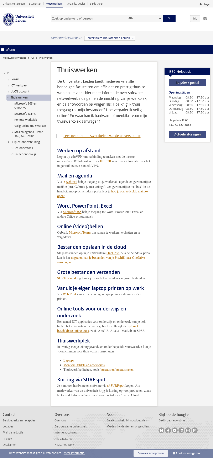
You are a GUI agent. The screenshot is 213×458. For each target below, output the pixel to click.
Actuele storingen (187, 134)
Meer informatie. (74, 453)
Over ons (60, 420)
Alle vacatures (63, 439)
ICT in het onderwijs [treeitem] (23, 154)
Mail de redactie (13, 433)
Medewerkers (54, 3)
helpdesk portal (187, 82)
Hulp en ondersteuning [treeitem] (25, 142)
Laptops (68, 360)
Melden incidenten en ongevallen (127, 426)
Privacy (7, 439)
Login (207, 4)
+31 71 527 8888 (180, 125)
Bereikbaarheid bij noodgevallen (126, 420)
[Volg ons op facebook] (168, 430)
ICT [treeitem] (9, 73)
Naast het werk (64, 445)
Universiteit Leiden (14, 3)
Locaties (8, 426)
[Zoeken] (169, 18)
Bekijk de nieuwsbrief (172, 420)
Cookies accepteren (151, 453)
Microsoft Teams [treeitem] (25, 114)
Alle (131, 18)
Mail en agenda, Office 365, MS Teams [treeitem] (28, 134)
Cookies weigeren (188, 453)
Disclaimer (9, 445)
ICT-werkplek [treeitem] (19, 85)
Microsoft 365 (72, 211)
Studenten (35, 3)
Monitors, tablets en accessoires (84, 365)
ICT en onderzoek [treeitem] (22, 148)
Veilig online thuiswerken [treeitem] (30, 126)
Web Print (70, 294)
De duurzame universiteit (70, 426)
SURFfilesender (67, 278)
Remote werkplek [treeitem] (25, 120)
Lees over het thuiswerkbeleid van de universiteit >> (101, 136)
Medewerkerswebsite (14, 57)
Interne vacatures (65, 433)
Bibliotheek (96, 3)
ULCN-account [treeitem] (20, 92)
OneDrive (112, 253)
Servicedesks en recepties (19, 420)
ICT (32, 57)
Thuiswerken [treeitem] (19, 98)
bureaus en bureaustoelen (117, 369)
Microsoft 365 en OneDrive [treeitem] (25, 106)
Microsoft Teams (80, 232)
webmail (71, 181)
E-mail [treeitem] (15, 79)
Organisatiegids (76, 3)
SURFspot (117, 385)
